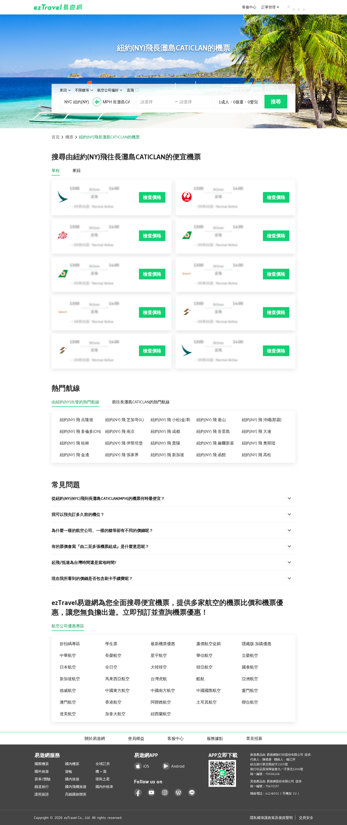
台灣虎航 (159, 678)
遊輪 (68, 771)
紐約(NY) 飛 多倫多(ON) (80, 431)
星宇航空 (159, 655)
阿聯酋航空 (161, 702)
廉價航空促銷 (208, 643)
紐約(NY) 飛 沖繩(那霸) (261, 419)
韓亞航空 (204, 667)
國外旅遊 (42, 771)
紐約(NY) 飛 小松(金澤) (170, 419)
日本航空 (68, 667)
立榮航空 (250, 655)
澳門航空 (68, 702)
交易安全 (306, 817)
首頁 (56, 136)
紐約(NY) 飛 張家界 (122, 454)
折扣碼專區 (70, 643)
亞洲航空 (250, 678)
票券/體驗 (43, 779)
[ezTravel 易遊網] (58, 7)
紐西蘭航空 (161, 713)
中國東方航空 (117, 690)
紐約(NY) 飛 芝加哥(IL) (124, 419)
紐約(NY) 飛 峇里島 (213, 431)
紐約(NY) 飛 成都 (165, 431)
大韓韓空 (159, 667)
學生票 (111, 643)
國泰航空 (250, 667)
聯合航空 (250, 702)
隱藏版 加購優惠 (256, 643)
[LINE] (192, 793)
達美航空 (68, 713)
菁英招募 (254, 738)
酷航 (200, 678)
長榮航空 (113, 655)
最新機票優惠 (163, 643)
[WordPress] (178, 793)
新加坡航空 (70, 678)
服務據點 (215, 738)
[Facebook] (138, 793)
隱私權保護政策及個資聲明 (271, 817)
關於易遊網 (95, 738)
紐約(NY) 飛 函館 (211, 454)
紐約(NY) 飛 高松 (256, 454)
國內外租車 (104, 786)
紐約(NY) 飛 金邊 (74, 454)
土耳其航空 (206, 702)
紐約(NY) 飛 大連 (256, 431)
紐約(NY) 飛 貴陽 (165, 443)
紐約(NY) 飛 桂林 (74, 443)
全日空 (111, 667)
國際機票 (42, 763)
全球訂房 (103, 763)
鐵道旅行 (42, 786)
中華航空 (68, 655)
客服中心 (249, 7)
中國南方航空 (163, 690)
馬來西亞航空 (117, 678)
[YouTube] (151, 793)
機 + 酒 (101, 771)
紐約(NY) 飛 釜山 (211, 419)
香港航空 (113, 702)
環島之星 (103, 779)
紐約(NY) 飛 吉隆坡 (76, 419)
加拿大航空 (115, 713)
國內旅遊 (72, 779)
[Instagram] (165, 793)
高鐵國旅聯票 (75, 794)
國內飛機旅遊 (75, 786)
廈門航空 (250, 690)
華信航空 (204, 655)
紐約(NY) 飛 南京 (120, 431)
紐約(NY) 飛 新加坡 (167, 454)
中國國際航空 (208, 690)
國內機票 (72, 763)
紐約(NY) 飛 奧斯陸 (258, 443)
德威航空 (68, 690)
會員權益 (136, 738)
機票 (69, 136)
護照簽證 (42, 794)
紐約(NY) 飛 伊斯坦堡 (124, 443)
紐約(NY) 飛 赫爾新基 (215, 443)
